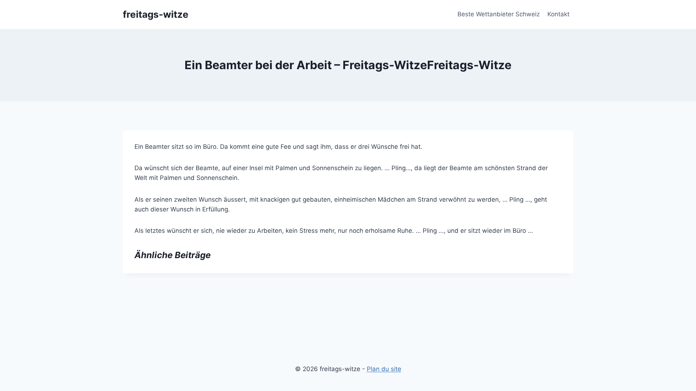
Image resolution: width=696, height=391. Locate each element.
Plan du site (384, 369)
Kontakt (558, 14)
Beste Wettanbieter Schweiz (498, 14)
